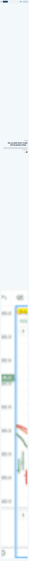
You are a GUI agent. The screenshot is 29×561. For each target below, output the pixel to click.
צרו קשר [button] (5, 1)
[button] (1, 1)
